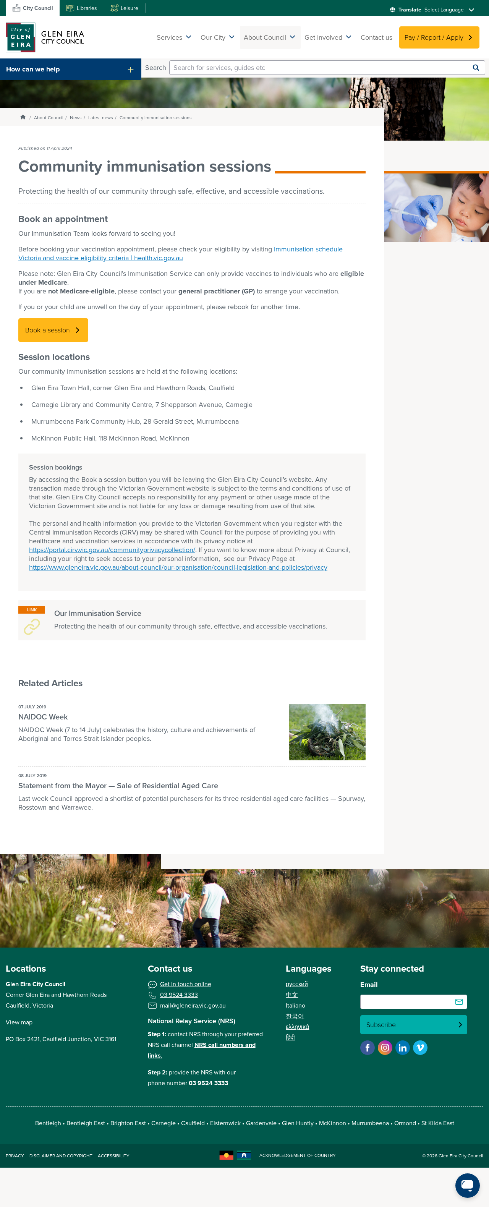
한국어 (295, 1016)
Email (369, 985)
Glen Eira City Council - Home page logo (45, 37)
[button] (70, 69)
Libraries (87, 8)
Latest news (100, 117)
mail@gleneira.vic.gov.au (193, 1005)
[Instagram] (385, 1047)
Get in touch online (185, 984)
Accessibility (114, 1155)
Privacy (15, 1155)
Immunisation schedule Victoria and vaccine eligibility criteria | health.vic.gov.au (180, 253)
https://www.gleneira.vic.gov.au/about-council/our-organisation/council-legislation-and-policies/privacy (178, 567)
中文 (292, 994)
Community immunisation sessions (156, 117)
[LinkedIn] (402, 1047)
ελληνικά (297, 1026)
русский (297, 984)
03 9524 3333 (179, 994)
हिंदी (290, 1037)
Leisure (129, 8)
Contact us (376, 37)
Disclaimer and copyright (60, 1155)
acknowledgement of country (297, 1155)
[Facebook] (367, 1047)
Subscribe (381, 1025)
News (76, 117)
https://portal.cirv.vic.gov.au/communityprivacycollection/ (112, 550)
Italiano (295, 1005)
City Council (38, 8)
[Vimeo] (420, 1047)
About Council (48, 117)
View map (19, 1022)
